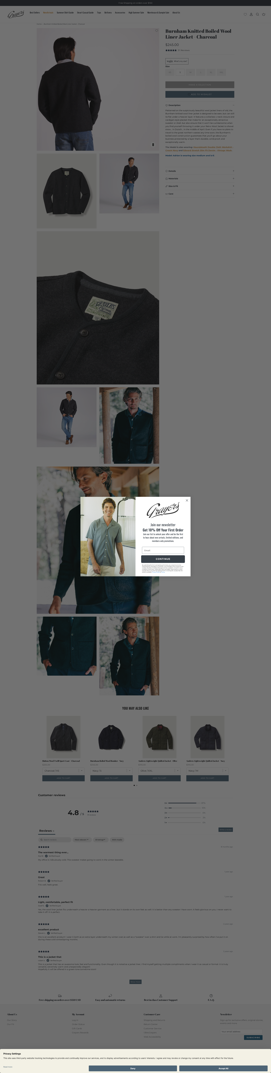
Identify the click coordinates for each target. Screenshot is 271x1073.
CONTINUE (163, 559)
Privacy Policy (156, 572)
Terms (163, 572)
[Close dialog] (186, 500)
